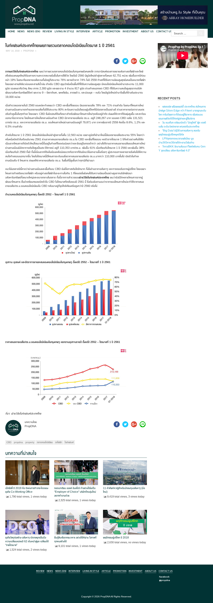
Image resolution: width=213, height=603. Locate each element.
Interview (83, 31)
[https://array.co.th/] (144, 14)
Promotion (112, 31)
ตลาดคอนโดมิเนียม (45, 442)
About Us (147, 31)
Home (11, 31)
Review (47, 31)
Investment (130, 31)
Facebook (164, 577)
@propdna (164, 580)
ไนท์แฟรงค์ (69, 442)
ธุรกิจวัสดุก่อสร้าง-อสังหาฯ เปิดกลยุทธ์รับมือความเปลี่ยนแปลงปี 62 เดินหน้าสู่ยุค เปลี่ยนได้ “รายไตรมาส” (27, 541)
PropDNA (28, 51)
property (29, 442)
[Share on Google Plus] (134, 63)
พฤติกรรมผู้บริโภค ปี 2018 (116, 537)
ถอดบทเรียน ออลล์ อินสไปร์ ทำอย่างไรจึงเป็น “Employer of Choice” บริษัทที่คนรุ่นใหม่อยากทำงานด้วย (75, 492)
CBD (8, 442)
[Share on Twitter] (125, 63)
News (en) (33, 31)
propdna (18, 442)
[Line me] (143, 63)
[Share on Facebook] (117, 63)
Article (97, 31)
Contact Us (164, 31)
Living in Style (91, 571)
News (21, 31)
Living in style (64, 31)
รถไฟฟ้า (58, 442)
